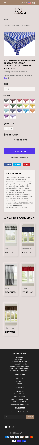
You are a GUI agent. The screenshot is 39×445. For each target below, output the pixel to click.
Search (19, 383)
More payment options (19, 157)
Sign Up (30, 417)
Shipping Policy (19, 396)
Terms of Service (19, 394)
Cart (25, 3)
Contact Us (19, 381)
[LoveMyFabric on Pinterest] (9, 427)
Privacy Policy (19, 391)
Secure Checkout (19, 402)
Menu (6, 3)
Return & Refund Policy (19, 399)
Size (6, 84)
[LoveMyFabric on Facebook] (6, 427)
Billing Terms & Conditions (19, 404)
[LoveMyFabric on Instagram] (13, 427)
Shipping (7, 72)
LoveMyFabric (20, 433)
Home (6, 19)
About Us (19, 378)
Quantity (9, 124)
